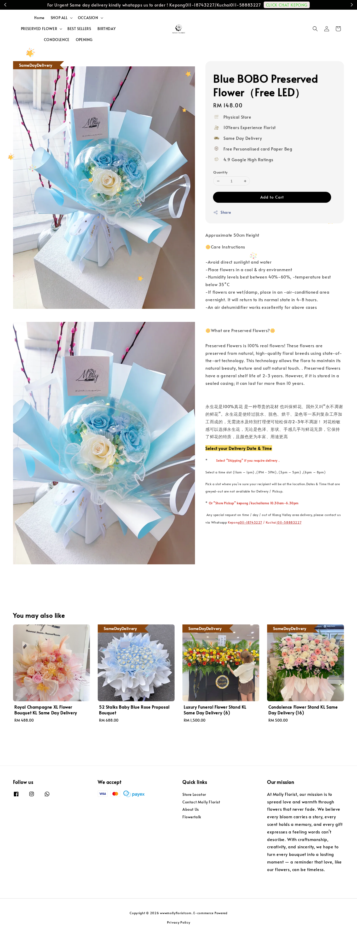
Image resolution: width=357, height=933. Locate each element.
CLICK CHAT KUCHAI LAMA (181, 5)
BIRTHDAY (106, 28)
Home (39, 17)
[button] (315, 28)
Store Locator (194, 794)
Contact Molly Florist (201, 801)
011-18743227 (251, 522)
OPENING (84, 39)
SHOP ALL (59, 17)
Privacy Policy (178, 922)
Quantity (220, 172)
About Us (190, 809)
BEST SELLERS (79, 28)
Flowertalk (191, 816)
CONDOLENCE (57, 39)
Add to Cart (272, 197)
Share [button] (226, 212)
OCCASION (88, 17)
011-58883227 (288, 522)
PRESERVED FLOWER (39, 28)
